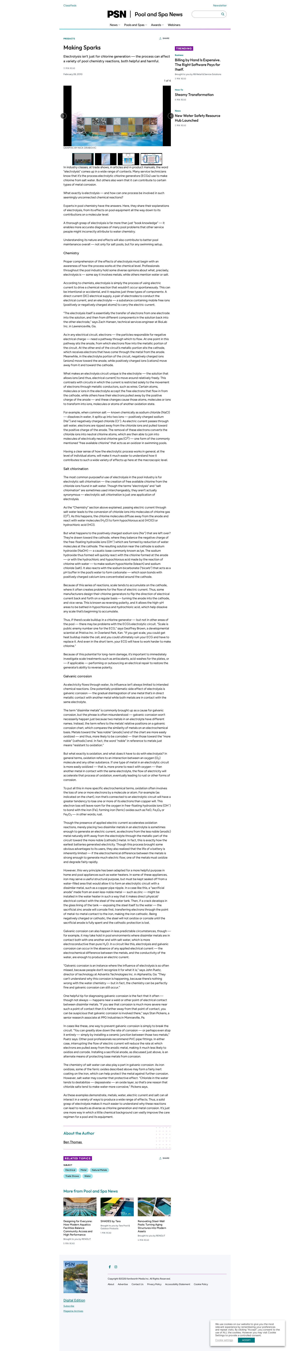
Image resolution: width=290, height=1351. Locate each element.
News (113, 25)
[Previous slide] (63, 116)
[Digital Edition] (75, 1291)
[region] (117, 122)
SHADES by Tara (110, 1221)
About (111, 1284)
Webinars (174, 25)
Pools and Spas (134, 25)
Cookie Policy (201, 1284)
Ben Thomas (73, 1142)
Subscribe (68, 1306)
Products (69, 39)
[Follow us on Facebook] (110, 1267)
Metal (83, 1170)
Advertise (123, 1284)
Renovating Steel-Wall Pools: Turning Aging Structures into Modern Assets (152, 1226)
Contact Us (137, 1284)
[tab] (83, 159)
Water (87, 1176)
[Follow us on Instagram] (116, 1267)
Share (166, 38)
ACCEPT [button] (246, 1340)
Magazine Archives (73, 1311)
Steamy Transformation (194, 94)
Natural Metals (99, 1170)
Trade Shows (72, 1176)
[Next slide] (171, 116)
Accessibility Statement (177, 1284)
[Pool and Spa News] (145, 14)
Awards (156, 25)
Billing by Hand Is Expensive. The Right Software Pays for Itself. (198, 65)
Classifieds (69, 5)
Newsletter (220, 5)
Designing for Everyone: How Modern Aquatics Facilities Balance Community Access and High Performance (77, 1228)
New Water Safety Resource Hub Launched (197, 118)
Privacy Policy (154, 1284)
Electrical (70, 1170)
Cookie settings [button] (224, 1340)
